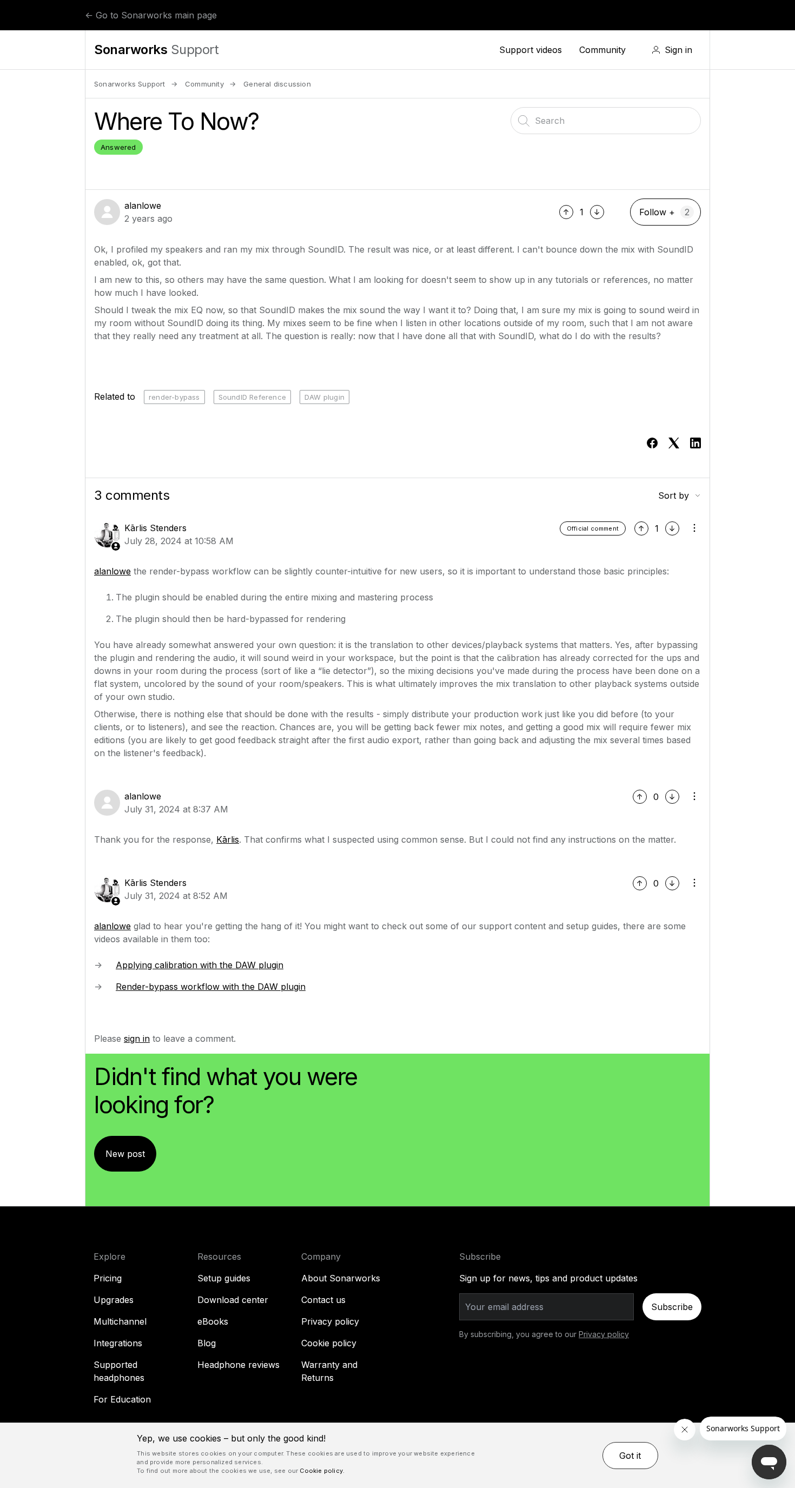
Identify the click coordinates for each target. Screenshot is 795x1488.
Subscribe (672, 1306)
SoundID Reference (252, 397)
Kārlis (227, 839)
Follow (652, 212)
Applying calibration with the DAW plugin (199, 965)
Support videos (530, 49)
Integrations (118, 1343)
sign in (137, 1038)
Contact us (323, 1299)
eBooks (212, 1321)
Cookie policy (328, 1343)
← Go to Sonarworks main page (151, 15)
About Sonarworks (340, 1278)
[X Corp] (673, 443)
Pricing (108, 1278)
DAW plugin (324, 397)
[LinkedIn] (695, 443)
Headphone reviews (238, 1364)
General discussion (277, 84)
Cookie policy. (322, 1470)
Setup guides (223, 1278)
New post (125, 1153)
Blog (206, 1343)
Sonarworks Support (129, 84)
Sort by (673, 495)
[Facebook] (652, 443)
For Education (122, 1399)
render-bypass (174, 397)
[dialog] (397, 1455)
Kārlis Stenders (155, 528)
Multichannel (120, 1321)
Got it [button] (630, 1455)
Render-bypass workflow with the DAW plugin (211, 986)
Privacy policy (330, 1321)
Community (602, 49)
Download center (232, 1299)
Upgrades (114, 1299)
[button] (672, 50)
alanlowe (142, 205)
